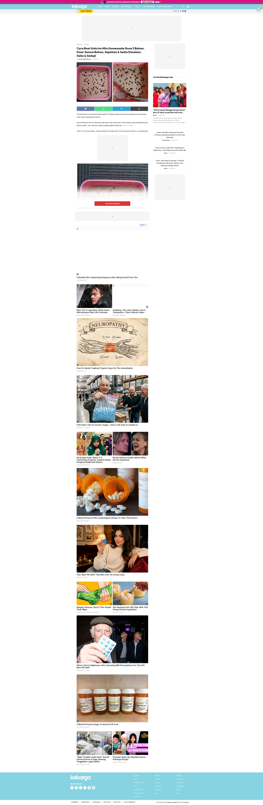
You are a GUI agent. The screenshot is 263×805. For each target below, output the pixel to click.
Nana (154, 115)
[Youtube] (183, 11)
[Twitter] (178, 11)
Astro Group (186, 802)
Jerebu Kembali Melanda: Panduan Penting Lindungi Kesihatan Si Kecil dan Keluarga (170, 134)
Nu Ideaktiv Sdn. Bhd (170, 802)
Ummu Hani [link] (126, 125)
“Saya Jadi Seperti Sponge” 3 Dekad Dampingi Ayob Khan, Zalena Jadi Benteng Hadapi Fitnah (169, 163)
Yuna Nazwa (166, 140)
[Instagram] (176, 11)
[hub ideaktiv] (188, 5)
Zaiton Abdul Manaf (84, 59)
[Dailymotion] (185, 11)
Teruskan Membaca (112, 203)
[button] (183, 6)
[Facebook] (173, 11)
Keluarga (79, 44)
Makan (87, 44)
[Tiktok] (180, 11)
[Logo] (79, 6)
